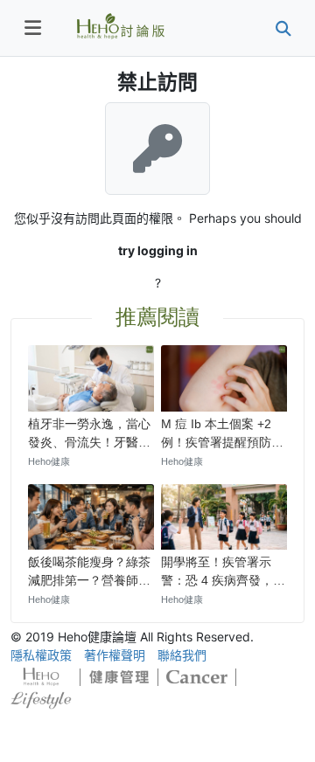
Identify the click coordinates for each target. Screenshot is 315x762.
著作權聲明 (114, 655)
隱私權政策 (41, 655)
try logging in (158, 250)
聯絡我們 (182, 655)
